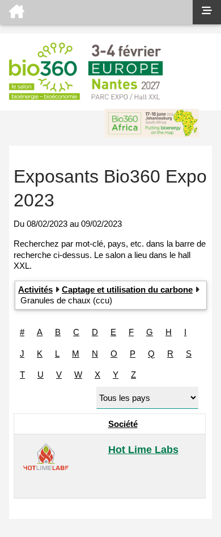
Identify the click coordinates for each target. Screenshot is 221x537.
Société (123, 424)
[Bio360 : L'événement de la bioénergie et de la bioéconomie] (96, 12)
